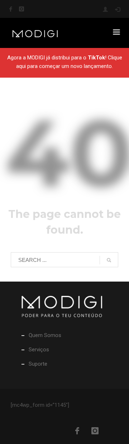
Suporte (38, 364)
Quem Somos (45, 335)
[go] (109, 260)
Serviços (39, 349)
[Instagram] (21, 9)
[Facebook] (10, 9)
